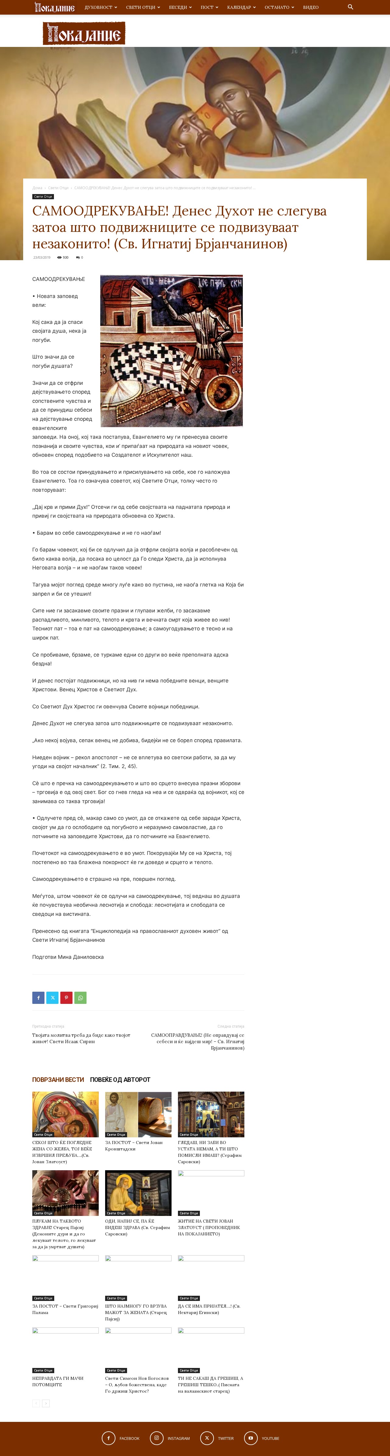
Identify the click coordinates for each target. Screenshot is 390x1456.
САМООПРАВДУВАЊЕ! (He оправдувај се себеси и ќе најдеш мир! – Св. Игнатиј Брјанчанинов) (197, 1041)
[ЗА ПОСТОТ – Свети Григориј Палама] (65, 1278)
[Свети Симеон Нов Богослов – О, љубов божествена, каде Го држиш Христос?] (138, 1350)
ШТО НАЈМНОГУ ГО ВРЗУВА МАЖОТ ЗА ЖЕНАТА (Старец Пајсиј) (136, 1312)
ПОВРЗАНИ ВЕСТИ (58, 1079)
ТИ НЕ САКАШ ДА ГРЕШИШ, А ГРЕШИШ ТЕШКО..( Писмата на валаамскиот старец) (210, 1385)
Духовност (98, 7)
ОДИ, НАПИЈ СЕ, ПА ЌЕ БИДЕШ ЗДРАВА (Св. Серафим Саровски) (137, 1227)
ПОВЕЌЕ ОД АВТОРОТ (120, 1079)
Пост (207, 7)
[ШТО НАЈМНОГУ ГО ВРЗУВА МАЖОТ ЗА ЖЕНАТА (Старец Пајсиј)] (138, 1278)
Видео (311, 7)
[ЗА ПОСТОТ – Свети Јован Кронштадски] (138, 1114)
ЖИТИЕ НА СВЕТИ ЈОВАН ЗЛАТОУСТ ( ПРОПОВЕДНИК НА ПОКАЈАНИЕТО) (209, 1227)
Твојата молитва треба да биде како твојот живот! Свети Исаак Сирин (81, 1038)
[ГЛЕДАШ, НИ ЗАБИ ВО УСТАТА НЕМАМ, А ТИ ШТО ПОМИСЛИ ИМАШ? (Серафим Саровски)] (211, 1114)
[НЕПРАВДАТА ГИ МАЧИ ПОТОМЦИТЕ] (65, 1350)
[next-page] (46, 1403)
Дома (37, 187)
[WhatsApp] (80, 998)
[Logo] (54, 7)
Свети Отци (140, 7)
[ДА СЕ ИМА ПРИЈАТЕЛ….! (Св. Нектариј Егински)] (211, 1278)
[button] (350, 8)
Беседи (178, 7)
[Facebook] (38, 998)
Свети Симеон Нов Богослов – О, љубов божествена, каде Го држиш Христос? (137, 1385)
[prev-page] (36, 1403)
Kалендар (239, 7)
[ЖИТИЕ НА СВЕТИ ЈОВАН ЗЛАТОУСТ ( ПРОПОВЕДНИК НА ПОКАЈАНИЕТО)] (211, 1193)
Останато (277, 7)
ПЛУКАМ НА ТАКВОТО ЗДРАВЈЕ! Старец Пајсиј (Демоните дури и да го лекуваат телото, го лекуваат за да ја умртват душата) (64, 1233)
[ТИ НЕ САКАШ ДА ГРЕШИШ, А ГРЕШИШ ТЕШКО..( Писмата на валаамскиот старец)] (211, 1350)
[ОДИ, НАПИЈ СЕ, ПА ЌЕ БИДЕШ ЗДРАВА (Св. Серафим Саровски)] (138, 1193)
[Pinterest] (66, 998)
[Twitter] (52, 998)
